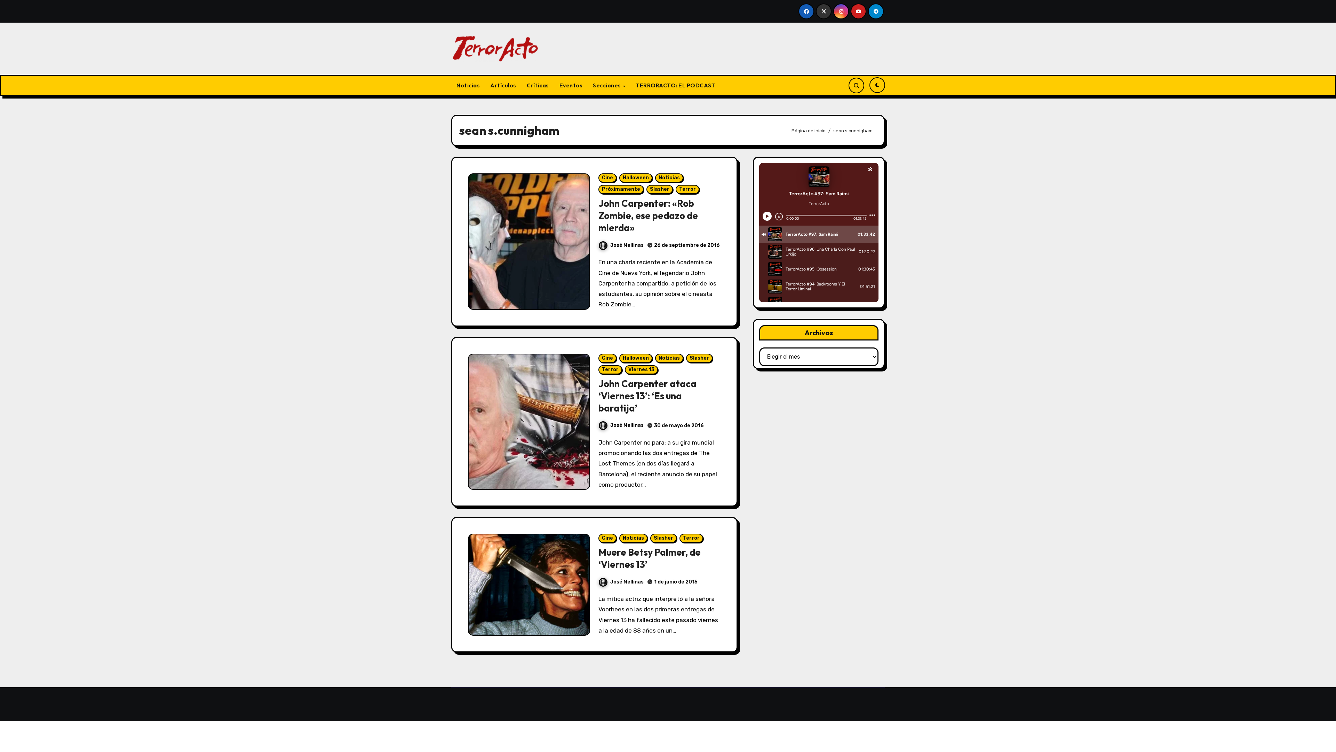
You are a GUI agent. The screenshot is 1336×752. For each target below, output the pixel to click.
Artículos (503, 85)
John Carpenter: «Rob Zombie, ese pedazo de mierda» (648, 215)
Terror (687, 189)
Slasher (659, 189)
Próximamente (621, 189)
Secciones (607, 85)
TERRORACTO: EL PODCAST (675, 85)
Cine (607, 178)
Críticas (538, 85)
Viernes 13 (641, 370)
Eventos (571, 85)
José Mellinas (627, 245)
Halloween (636, 178)
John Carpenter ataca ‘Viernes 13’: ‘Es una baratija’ (647, 396)
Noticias (468, 85)
